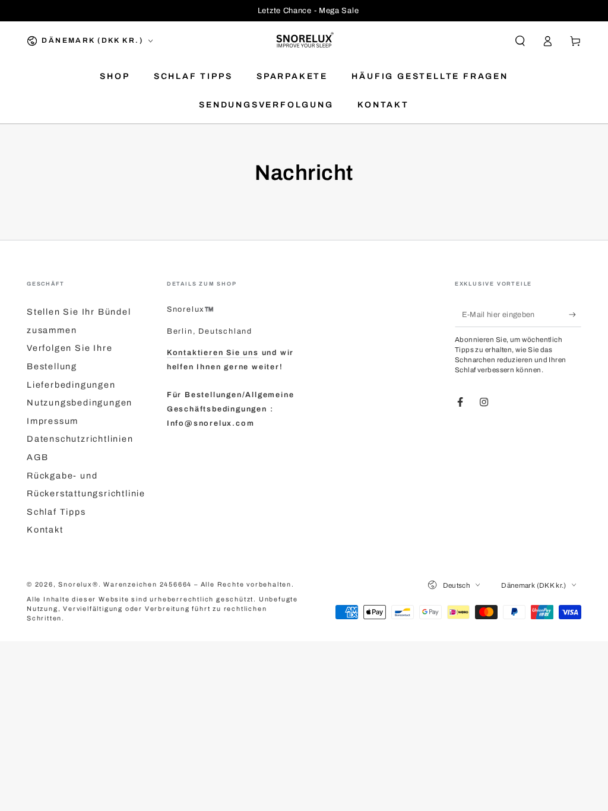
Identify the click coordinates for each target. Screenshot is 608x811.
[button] (520, 41)
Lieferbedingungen (71, 384)
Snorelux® (78, 584)
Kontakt (45, 529)
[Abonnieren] (575, 315)
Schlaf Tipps (56, 512)
